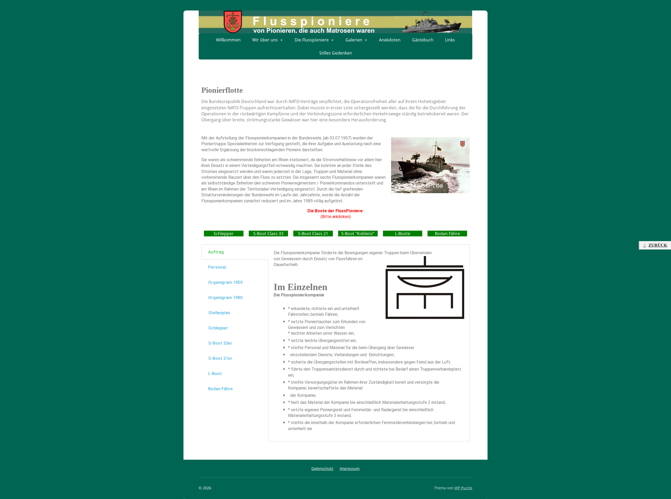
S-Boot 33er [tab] (220, 343)
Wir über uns (265, 40)
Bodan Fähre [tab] (220, 388)
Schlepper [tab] (218, 328)
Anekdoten (390, 40)
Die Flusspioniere (312, 40)
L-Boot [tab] (215, 373)
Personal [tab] (217, 267)
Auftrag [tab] (216, 252)
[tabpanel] (368, 343)
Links (450, 40)
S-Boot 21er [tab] (220, 358)
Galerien (353, 40)
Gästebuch (423, 40)
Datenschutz (322, 468)
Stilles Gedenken (335, 53)
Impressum (350, 468)
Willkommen (228, 40)
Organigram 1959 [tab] (225, 282)
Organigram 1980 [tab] (225, 297)
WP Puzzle (463, 487)
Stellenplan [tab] (219, 312)
